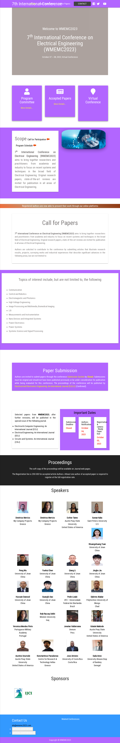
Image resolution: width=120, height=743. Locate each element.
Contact (82, 3)
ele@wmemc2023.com (21, 725)
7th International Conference (37, 3)
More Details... (27, 108)
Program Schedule (24, 145)
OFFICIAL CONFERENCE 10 (24, 733)
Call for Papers (64, 3)
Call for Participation (37, 139)
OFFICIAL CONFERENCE (22, 729)
